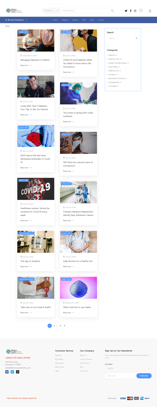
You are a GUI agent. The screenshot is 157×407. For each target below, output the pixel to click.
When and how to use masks (77, 307)
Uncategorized (115, 82)
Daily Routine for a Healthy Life (77, 261)
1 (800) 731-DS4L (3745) (17, 357)
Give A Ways (114, 67)
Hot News (113, 75)
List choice (108, 364)
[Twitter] (126, 10)
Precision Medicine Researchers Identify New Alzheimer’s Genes (78, 213)
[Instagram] (135, 10)
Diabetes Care (115, 59)
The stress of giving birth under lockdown (78, 114)
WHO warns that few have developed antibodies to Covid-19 (36, 159)
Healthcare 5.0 (115, 71)
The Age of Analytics (30, 261)
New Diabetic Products (118, 78)
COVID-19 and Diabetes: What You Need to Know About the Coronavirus (77, 63)
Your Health (114, 86)
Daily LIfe (113, 55)
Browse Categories (16, 20)
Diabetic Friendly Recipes (119, 63)
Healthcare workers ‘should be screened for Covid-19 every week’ (35, 211)
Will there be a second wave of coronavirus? (78, 164)
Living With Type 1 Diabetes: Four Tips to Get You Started (34, 108)
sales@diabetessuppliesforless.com (18, 368)
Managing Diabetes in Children (35, 60)
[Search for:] (123, 38)
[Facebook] (131, 10)
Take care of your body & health (36, 307)
